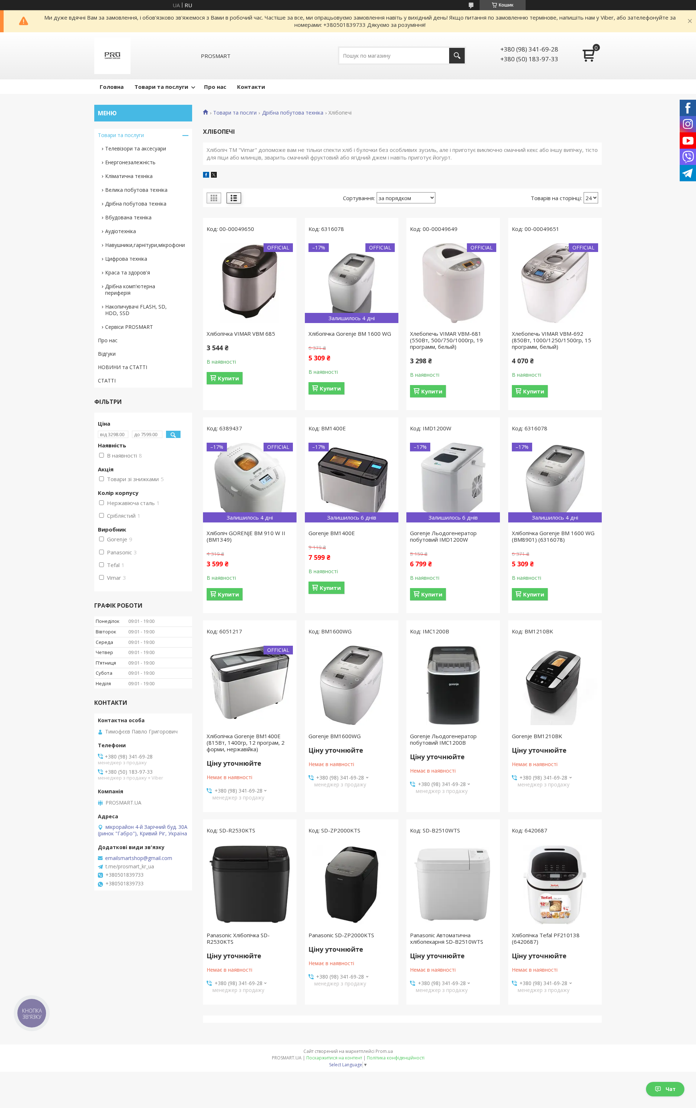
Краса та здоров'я (127, 272)
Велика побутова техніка (136, 189)
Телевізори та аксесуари (135, 148)
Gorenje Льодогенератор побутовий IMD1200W (443, 536)
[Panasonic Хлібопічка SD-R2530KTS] (250, 885)
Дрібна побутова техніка (292, 112)
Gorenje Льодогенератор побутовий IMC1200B (443, 739)
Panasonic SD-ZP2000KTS (341, 935)
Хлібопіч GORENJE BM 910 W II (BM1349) (246, 536)
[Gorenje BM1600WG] (351, 685)
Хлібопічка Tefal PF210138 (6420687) (546, 938)
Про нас (215, 86)
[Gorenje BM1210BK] (555, 685)
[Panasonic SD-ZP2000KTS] (351, 885)
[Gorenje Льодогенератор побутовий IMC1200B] (453, 685)
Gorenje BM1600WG (334, 736)
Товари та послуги (161, 86)
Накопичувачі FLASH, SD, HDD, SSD (136, 310)
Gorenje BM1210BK (537, 736)
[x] (214, 175)
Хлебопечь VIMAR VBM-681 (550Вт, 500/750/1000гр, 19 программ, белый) (446, 340)
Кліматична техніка (129, 176)
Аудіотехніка (120, 231)
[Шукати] (457, 55)
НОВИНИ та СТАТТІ (122, 367)
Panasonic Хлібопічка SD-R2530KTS (238, 938)
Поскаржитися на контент (334, 1058)
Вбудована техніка (128, 217)
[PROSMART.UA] (112, 56)
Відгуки (107, 353)
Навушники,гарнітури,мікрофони (145, 244)
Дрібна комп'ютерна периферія (130, 289)
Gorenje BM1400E (331, 533)
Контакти (251, 86)
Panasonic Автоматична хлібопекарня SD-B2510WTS (446, 938)
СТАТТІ (107, 380)
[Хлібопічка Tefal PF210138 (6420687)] (555, 885)
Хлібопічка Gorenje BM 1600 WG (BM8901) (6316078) (553, 536)
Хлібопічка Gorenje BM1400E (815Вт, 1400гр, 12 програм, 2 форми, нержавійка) (246, 742)
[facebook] (206, 175)
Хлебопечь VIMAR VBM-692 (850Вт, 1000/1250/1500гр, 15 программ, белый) (551, 340)
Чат (671, 1089)
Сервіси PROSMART (129, 326)
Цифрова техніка (126, 258)
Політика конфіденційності (395, 1058)
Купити (228, 378)
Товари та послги (235, 112)
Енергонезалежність (130, 162)
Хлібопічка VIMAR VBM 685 (241, 333)
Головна (112, 86)
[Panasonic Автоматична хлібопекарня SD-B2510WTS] (453, 885)
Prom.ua (384, 1051)
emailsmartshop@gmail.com (138, 858)
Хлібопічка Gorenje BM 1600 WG (349, 333)
